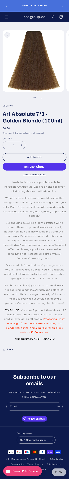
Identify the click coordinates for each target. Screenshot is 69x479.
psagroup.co (20, 459)
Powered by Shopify (36, 459)
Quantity (7, 138)
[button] (6, 17)
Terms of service (35, 464)
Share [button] (9, 349)
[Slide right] (41, 97)
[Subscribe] (58, 406)
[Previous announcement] (6, 5)
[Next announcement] (62, 5)
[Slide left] (27, 97)
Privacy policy (17, 464)
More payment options (34, 175)
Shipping (19, 133)
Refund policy (56, 459)
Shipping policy (54, 464)
